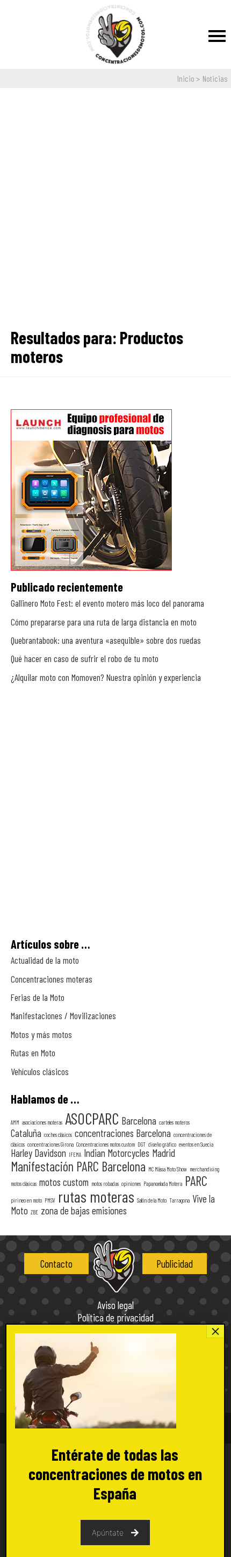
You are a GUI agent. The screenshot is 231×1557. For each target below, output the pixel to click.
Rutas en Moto (33, 1052)
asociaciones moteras (42, 1122)
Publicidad (174, 1263)
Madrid (163, 1153)
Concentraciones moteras (51, 979)
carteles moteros (174, 1122)
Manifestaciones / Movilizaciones (63, 1015)
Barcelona (138, 1120)
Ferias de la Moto (37, 997)
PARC (196, 1180)
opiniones (131, 1183)
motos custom (64, 1182)
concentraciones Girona (50, 1144)
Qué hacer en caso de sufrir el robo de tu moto (84, 658)
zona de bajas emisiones (84, 1210)
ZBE (34, 1211)
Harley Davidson (38, 1153)
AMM (15, 1122)
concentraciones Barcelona (123, 1133)
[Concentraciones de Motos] (115, 35)
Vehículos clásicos (40, 1071)
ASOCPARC (92, 1118)
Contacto (56, 1263)
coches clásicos (58, 1134)
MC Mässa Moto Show (167, 1168)
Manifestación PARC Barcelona (78, 1166)
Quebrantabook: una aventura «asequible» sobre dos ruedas (106, 640)
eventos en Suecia (196, 1144)
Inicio (185, 78)
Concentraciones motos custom (105, 1144)
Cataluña (26, 1133)
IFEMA (75, 1154)
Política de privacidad (115, 1318)
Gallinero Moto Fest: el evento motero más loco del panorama (107, 603)
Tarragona (179, 1200)
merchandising (204, 1168)
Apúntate (108, 1532)
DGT (142, 1144)
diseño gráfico (162, 1144)
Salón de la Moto (152, 1200)
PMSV (50, 1200)
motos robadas (105, 1183)
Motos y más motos (41, 1034)
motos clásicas (24, 1183)
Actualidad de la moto (45, 960)
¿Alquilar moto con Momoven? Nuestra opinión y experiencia (106, 677)
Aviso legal (115, 1305)
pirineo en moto (26, 1200)
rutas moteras (96, 1196)
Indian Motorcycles (116, 1153)
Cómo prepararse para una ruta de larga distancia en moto (104, 622)
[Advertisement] (115, 203)
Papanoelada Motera (162, 1183)
